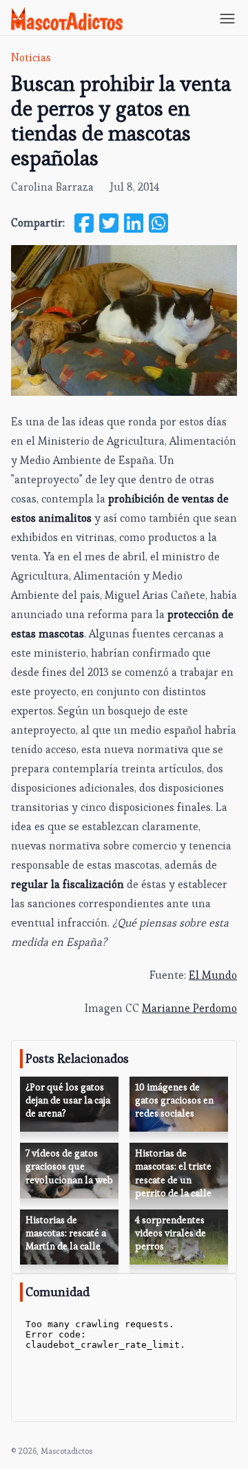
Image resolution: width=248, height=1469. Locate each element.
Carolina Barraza (52, 187)
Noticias (31, 57)
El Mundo (213, 975)
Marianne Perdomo (189, 1008)
